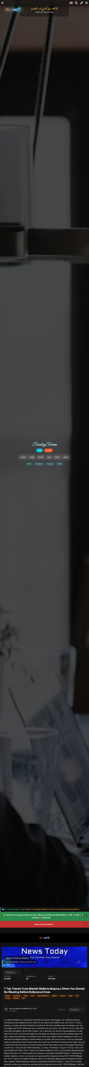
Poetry (57, 457)
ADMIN (15, 962)
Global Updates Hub (28, 962)
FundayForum (44, 444)
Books (66, 457)
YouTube (50, 464)
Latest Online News (17, 958)
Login (39, 450)
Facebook (38, 464)
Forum (23, 457)
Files (49, 457)
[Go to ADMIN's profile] (6, 1009)
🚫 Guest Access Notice (42, 924)
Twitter (59, 464)
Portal (29, 464)
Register (48, 450)
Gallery (40, 457)
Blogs (32, 457)
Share (63, 1010)
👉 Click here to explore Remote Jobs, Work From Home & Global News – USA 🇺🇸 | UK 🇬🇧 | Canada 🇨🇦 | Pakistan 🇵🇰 (43, 916)
